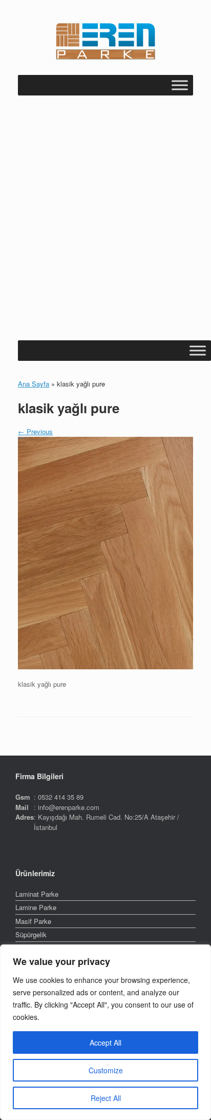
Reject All (106, 1098)
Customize (106, 1070)
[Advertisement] (105, 229)
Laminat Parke (36, 894)
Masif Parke (33, 921)
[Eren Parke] (105, 41)
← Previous (35, 431)
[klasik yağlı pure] (105, 666)
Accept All (105, 1042)
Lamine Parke (35, 907)
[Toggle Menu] (180, 85)
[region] (105, 1032)
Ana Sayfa (33, 384)
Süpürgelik (31, 934)
